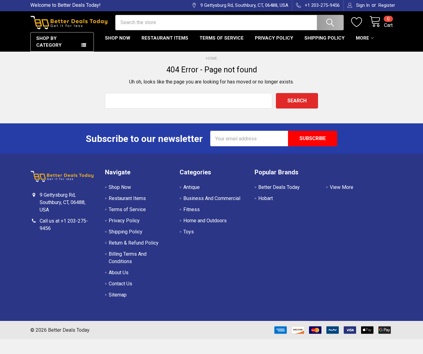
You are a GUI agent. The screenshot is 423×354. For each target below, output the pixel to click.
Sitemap (118, 295)
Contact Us (120, 284)
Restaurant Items (165, 38)
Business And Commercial (211, 198)
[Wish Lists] (360, 22)
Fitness (191, 209)
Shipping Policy (324, 38)
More (362, 38)
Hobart (265, 198)
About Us (119, 272)
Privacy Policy (274, 38)
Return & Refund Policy (134, 243)
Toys (188, 232)
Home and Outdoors (205, 221)
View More (341, 187)
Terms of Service (221, 38)
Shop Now (117, 38)
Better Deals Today (279, 187)
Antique (191, 187)
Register (386, 5)
